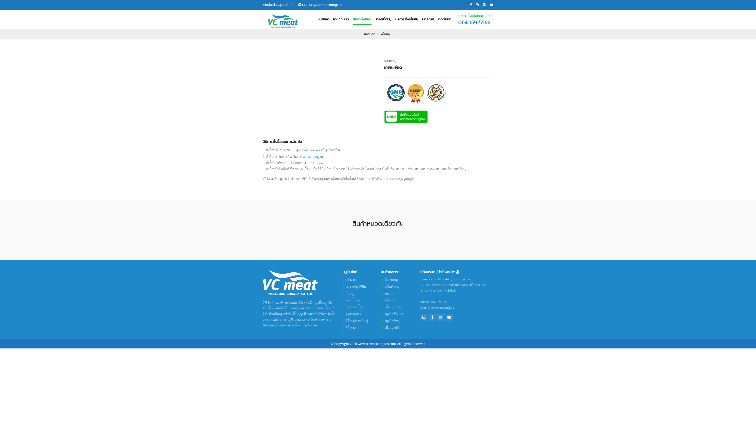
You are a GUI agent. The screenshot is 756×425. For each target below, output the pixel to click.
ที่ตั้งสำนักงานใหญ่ (357, 321)
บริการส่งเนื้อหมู (406, 19)
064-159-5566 (474, 22)
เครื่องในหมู (392, 286)
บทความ (428, 19)
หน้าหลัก (323, 19)
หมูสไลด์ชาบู (392, 321)
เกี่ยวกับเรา (341, 19)
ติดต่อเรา (444, 19)
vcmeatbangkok (313, 156)
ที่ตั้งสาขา (351, 327)
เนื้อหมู (385, 34)
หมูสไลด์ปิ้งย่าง (394, 314)
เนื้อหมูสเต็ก (392, 327)
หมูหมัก (389, 293)
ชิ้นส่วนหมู (391, 280)
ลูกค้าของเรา (353, 314)
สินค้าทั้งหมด (362, 19)
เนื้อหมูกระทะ (393, 307)
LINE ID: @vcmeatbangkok (321, 5)
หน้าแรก (351, 280)
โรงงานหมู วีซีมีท (356, 286)
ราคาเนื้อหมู (383, 19)
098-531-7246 (314, 163)
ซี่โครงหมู (390, 300)
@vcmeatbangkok (308, 150)
